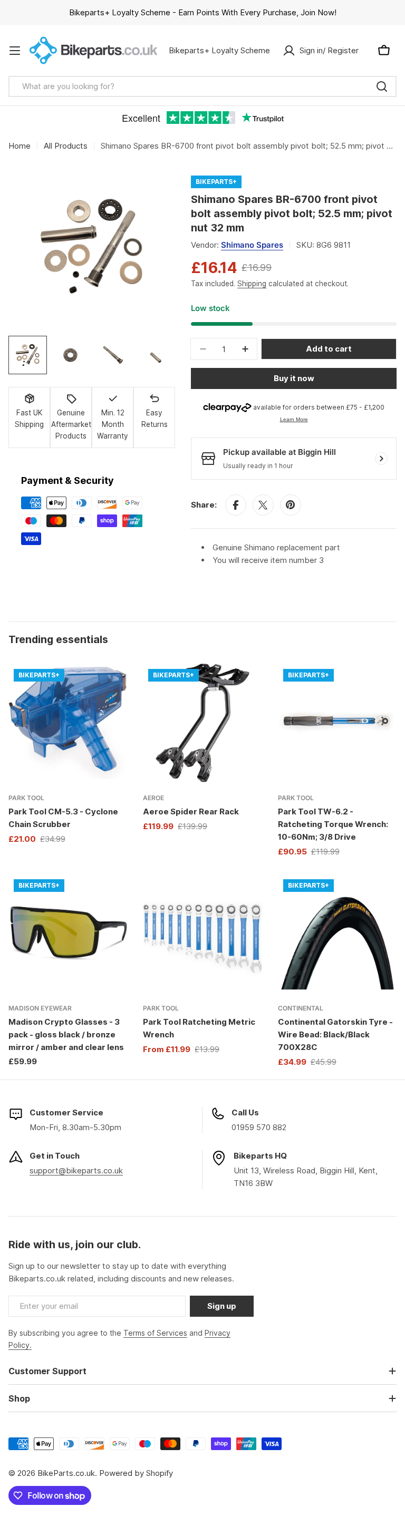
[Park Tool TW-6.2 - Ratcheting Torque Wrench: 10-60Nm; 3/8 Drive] (337, 723)
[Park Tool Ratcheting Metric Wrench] (202, 933)
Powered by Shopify (136, 1473)
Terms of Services (155, 1332)
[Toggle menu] (14, 50)
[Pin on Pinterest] (290, 505)
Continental (300, 1008)
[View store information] (381, 458)
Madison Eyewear (40, 1008)
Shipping (251, 283)
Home (19, 146)
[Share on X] (263, 505)
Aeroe (153, 798)
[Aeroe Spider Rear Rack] (202, 723)
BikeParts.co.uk (66, 1473)
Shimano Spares (252, 245)
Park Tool (26, 798)
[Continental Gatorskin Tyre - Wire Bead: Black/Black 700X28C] (337, 933)
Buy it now (294, 378)
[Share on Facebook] (235, 505)
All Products (66, 146)
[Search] (381, 86)
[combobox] (202, 86)
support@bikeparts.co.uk (76, 1170)
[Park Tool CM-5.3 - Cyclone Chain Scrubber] (67, 723)
